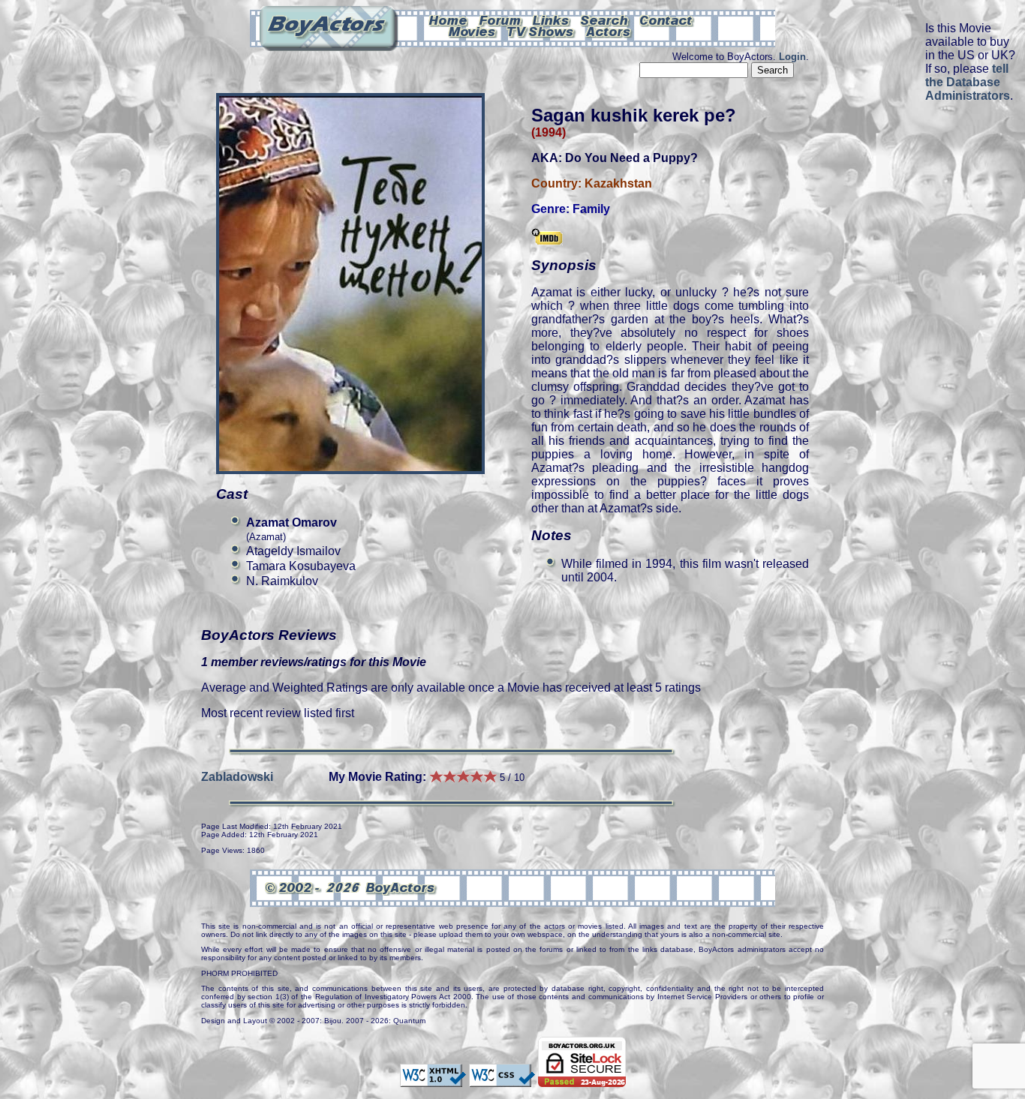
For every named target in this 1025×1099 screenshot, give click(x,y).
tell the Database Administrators (967, 82)
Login (792, 56)
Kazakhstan (618, 183)
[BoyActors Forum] (500, 19)
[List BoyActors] (609, 30)
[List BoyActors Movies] (472, 30)
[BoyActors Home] (448, 19)
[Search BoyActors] (605, 19)
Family (591, 209)
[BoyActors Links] (551, 19)
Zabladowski (237, 776)
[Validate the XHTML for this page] (433, 1079)
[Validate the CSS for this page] (502, 1079)
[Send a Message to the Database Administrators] (667, 19)
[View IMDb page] (547, 237)
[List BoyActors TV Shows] (541, 30)
